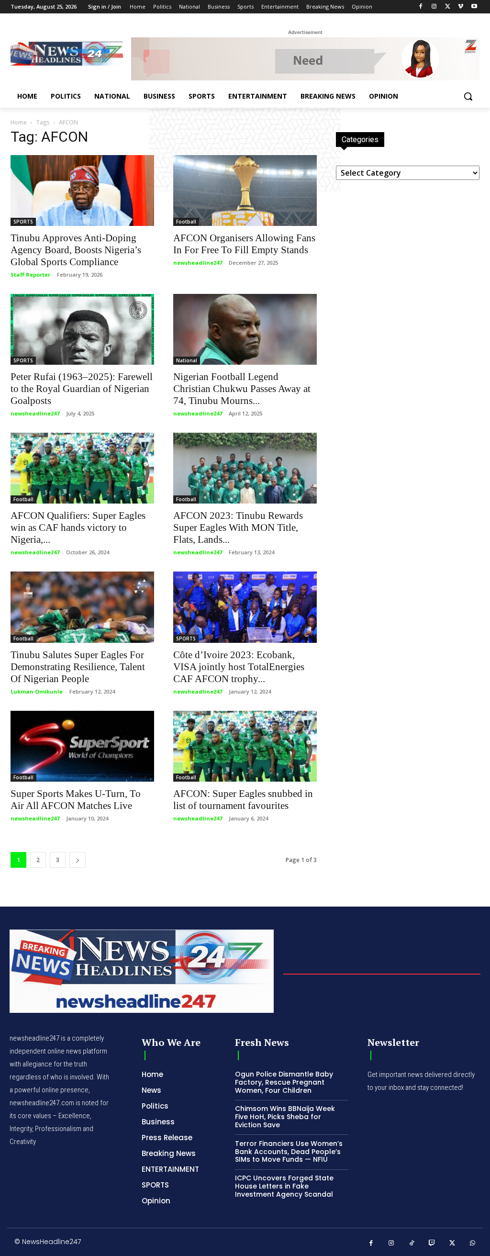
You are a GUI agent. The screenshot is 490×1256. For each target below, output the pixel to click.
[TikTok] (412, 1243)
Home (19, 122)
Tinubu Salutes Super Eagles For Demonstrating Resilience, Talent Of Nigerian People (78, 666)
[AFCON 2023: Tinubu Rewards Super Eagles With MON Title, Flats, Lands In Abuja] (245, 468)
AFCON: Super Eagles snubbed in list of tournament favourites (243, 799)
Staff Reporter (30, 274)
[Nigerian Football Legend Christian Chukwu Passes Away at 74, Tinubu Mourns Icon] (245, 329)
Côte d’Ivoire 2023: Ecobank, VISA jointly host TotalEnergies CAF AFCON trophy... (238, 666)
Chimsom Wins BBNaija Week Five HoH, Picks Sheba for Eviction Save (285, 1117)
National (186, 360)
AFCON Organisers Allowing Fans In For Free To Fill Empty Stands (244, 244)
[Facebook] (420, 6)
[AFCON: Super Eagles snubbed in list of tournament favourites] (245, 746)
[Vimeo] (460, 6)
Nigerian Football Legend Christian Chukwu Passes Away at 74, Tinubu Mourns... (242, 388)
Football (186, 221)
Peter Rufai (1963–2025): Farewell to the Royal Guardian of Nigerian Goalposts (82, 388)
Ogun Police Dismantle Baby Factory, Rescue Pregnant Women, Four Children (284, 1082)
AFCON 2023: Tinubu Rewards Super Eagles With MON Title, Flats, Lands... (238, 527)
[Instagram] (434, 6)
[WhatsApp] (473, 1243)
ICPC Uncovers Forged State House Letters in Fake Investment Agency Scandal (284, 1186)
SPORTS (23, 221)
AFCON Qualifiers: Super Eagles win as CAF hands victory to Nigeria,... (78, 527)
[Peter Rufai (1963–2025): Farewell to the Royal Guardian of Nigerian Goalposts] (82, 329)
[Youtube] (473, 6)
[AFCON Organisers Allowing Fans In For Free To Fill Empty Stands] (245, 190)
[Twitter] (447, 6)
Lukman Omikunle (37, 691)
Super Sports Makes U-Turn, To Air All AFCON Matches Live (76, 799)
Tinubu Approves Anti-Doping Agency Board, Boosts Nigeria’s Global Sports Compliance (76, 250)
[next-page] (77, 860)
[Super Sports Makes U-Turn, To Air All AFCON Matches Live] (82, 746)
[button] (468, 96)
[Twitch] (432, 1243)
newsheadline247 (197, 262)
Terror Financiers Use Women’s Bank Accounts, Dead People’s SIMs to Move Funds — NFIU (289, 1152)
